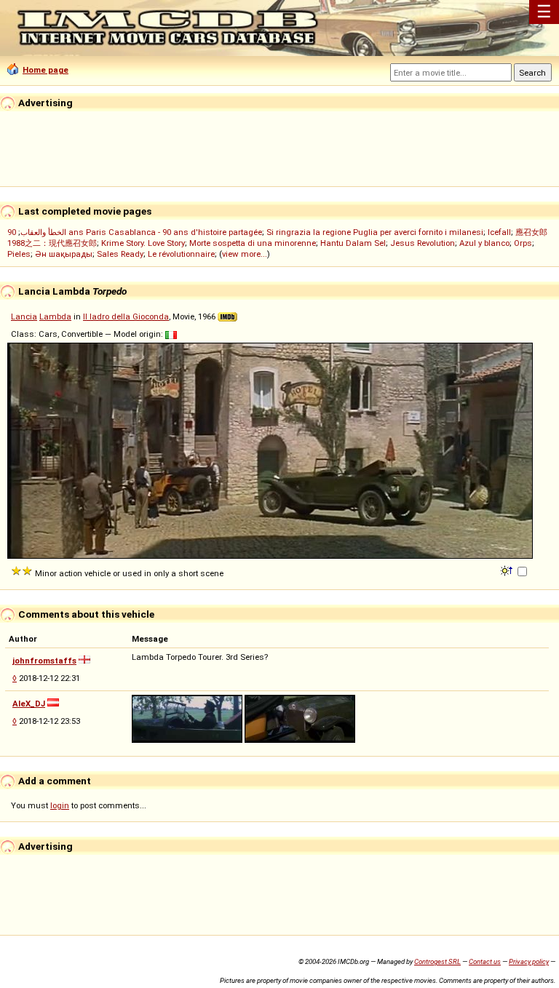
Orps (523, 243)
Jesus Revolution (422, 243)
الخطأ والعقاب (43, 232)
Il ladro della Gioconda (126, 316)
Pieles (19, 254)
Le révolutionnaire (181, 254)
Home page (45, 70)
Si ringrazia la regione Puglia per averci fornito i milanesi (374, 232)
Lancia (24, 316)
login (59, 805)
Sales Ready (120, 254)
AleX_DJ (28, 703)
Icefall (499, 232)
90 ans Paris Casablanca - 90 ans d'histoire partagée (134, 232)
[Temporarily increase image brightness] (508, 570)
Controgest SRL (437, 961)
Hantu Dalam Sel (353, 243)
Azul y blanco (484, 243)
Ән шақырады (63, 254)
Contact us (485, 961)
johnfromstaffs (44, 661)
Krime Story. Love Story (143, 243)
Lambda (55, 316)
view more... (244, 254)
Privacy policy (529, 961)
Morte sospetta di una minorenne (252, 243)
